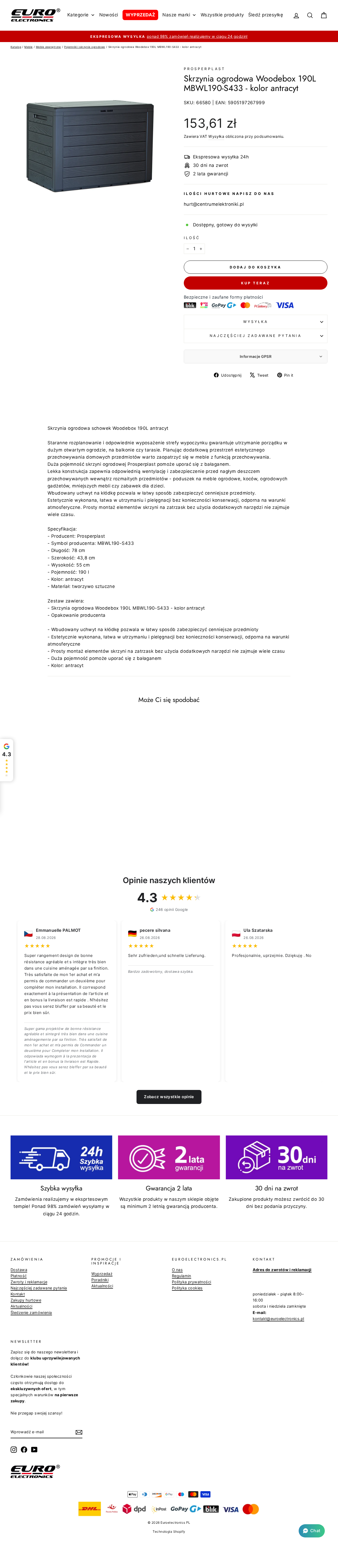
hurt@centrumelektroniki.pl (214, 204)
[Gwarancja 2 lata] (169, 1157)
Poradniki (100, 1279)
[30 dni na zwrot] (276, 1157)
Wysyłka (216, 136)
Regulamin (181, 1275)
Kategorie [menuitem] (78, 14)
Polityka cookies (187, 1288)
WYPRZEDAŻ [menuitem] (140, 14)
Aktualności (21, 1306)
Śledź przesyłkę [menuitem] (265, 14)
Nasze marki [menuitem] (176, 14)
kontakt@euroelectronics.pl (278, 1318)
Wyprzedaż (102, 1273)
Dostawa (19, 1269)
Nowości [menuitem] (108, 14)
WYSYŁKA (255, 321)
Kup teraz (255, 283)
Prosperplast (204, 69)
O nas (177, 1269)
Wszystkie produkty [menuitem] (222, 14)
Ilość (192, 238)
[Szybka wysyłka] (61, 1157)
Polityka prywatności (191, 1282)
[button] (312, 1531)
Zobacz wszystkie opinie (169, 1096)
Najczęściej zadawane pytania (255, 336)
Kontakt (18, 1294)
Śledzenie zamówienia (31, 1312)
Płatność (19, 1275)
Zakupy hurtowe (26, 1300)
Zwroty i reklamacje (29, 1282)
